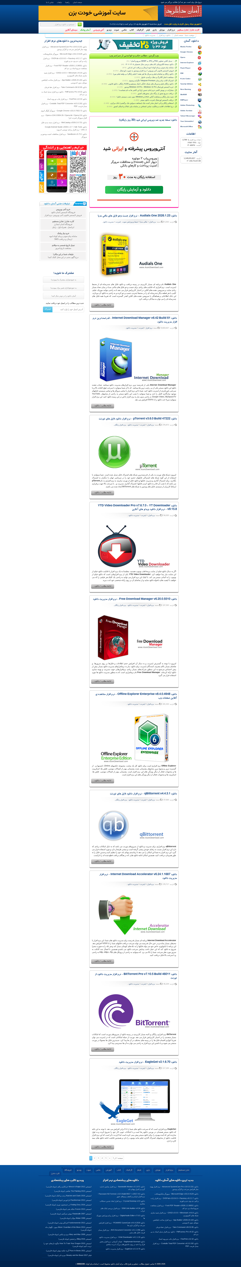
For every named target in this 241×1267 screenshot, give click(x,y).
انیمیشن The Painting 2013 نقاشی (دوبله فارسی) (72, 1191)
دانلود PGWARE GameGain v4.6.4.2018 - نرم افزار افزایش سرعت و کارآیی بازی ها (122, 1224)
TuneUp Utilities (186, 84)
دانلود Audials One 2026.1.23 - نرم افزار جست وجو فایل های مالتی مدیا (137, 216)
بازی (154, 30)
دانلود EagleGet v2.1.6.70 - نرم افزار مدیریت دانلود (148, 1062)
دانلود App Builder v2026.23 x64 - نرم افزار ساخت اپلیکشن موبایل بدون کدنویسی (64, 81)
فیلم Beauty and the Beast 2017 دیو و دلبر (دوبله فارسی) (69, 1255)
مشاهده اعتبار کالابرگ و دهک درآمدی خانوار (157, 77)
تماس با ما (50, 2)
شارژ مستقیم (184, 1170)
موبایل (162, 30)
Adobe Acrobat (186, 110)
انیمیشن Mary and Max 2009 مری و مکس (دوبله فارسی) (69, 1234)
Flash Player (185, 68)
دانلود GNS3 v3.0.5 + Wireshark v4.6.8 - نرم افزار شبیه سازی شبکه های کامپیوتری (65, 74)
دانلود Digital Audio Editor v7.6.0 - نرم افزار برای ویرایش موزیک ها (120, 1217)
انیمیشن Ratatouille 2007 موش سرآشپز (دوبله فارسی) (70, 1214)
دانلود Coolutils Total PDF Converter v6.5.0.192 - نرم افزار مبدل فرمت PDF (64, 104)
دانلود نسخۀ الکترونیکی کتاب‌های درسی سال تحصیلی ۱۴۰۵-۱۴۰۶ (149, 64)
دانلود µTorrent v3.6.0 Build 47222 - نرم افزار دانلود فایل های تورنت (138, 419)
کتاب (131, 30)
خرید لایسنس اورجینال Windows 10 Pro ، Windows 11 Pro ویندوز (149, 87)
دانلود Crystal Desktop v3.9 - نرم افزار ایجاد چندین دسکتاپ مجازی (122, 1202)
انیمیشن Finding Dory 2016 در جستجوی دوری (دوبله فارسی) (68, 1205)
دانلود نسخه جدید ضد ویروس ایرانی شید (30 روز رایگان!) (148, 120)
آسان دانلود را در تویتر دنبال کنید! (63, 296)
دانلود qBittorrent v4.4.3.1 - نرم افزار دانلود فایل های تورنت (143, 794)
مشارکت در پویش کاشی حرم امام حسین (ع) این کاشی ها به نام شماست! (146, 90)
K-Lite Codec (185, 79)
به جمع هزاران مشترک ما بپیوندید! (63, 280)
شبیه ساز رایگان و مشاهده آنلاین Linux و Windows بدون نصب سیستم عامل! (145, 97)
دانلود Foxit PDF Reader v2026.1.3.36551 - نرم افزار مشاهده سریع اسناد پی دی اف (66, 67)
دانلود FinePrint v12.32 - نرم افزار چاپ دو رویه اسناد (67, 99)
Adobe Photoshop (187, 105)
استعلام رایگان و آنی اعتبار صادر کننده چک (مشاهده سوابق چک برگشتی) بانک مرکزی (142, 103)
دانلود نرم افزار (164, 35)
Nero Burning (185, 89)
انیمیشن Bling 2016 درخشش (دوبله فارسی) (75, 1239)
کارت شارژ (55, 1174)
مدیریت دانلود (150, 35)
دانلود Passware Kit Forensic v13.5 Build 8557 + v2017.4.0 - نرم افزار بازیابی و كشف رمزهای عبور (121, 1195)
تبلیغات (59, 2)
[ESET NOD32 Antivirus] (134, 45)
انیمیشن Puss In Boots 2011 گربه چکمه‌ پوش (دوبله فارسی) (68, 1251)
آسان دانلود (183, 11)
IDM (181, 73)
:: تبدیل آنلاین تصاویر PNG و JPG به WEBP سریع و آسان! (152, 61)
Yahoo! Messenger (187, 116)
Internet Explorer (187, 62)
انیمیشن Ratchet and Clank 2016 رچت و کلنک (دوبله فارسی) (68, 1196)
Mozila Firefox (185, 47)
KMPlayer (184, 100)
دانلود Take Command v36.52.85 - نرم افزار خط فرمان (65, 87)
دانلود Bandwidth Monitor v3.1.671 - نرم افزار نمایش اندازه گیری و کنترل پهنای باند (122, 1188)
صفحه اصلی (77, 2)
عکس (124, 30)
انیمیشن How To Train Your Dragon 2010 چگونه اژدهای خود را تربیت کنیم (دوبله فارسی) (67, 1244)
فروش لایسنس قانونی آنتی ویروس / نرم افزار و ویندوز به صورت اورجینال (147, 71)
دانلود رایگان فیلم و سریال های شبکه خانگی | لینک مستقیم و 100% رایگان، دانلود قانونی (141, 84)
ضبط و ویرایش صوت (130, 222)
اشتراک (48, 309)
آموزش (109, 1170)
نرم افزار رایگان (120, 425)
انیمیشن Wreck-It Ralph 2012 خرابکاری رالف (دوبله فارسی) (68, 1187)
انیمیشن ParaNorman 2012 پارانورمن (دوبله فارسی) (71, 1200)
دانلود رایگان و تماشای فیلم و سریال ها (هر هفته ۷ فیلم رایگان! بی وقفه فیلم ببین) (143, 74)
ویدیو (109, 30)
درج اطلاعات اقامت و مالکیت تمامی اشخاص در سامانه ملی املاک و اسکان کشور (143, 106)
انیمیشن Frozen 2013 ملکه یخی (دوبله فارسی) (73, 1209)
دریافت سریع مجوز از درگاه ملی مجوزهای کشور (156, 93)
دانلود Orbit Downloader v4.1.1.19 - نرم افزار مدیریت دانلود (122, 1237)
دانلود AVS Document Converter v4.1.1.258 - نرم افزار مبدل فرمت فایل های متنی (121, 1231)
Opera (182, 57)
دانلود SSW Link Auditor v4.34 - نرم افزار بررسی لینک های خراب (122, 1209)
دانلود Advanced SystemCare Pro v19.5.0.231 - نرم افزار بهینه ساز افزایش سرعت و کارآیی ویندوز (64, 48)
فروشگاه (68, 1170)
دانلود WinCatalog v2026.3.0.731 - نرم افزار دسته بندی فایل (64, 122)
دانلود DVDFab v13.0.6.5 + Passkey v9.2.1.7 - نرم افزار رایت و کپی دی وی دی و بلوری (65, 59)
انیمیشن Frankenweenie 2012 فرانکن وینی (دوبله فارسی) (69, 1223)
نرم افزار (171, 30)
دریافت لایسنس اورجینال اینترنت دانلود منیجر (157, 100)
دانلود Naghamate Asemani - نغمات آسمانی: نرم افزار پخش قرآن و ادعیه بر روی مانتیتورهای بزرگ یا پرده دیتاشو (122, 1243)
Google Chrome (186, 52)
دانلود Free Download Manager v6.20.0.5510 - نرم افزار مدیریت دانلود (135, 599)
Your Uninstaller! (187, 121)
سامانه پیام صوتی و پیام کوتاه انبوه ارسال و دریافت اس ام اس (151, 68)
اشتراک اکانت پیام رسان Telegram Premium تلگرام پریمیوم (151, 80)
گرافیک (140, 30)
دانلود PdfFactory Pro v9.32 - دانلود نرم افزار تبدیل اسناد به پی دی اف (64, 93)
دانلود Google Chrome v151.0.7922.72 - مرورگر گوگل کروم (64, 111)
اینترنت (118, 222)
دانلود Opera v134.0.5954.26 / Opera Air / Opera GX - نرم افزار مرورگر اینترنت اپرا (64, 116)
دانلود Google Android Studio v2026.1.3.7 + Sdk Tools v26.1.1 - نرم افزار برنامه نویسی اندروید (66, 128)
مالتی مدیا (143, 222)
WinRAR (183, 94)
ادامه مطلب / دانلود (102, 305)
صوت (116, 30)
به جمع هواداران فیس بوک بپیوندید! (63, 288)
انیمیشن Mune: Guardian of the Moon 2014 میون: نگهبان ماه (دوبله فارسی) (68, 1228)
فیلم (148, 30)
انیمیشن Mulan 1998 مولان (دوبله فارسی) (75, 1218)
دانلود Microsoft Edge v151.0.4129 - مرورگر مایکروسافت (65, 54)
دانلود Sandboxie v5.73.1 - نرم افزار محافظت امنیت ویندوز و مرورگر (64, 135)
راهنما (67, 2)
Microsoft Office (186, 126)
